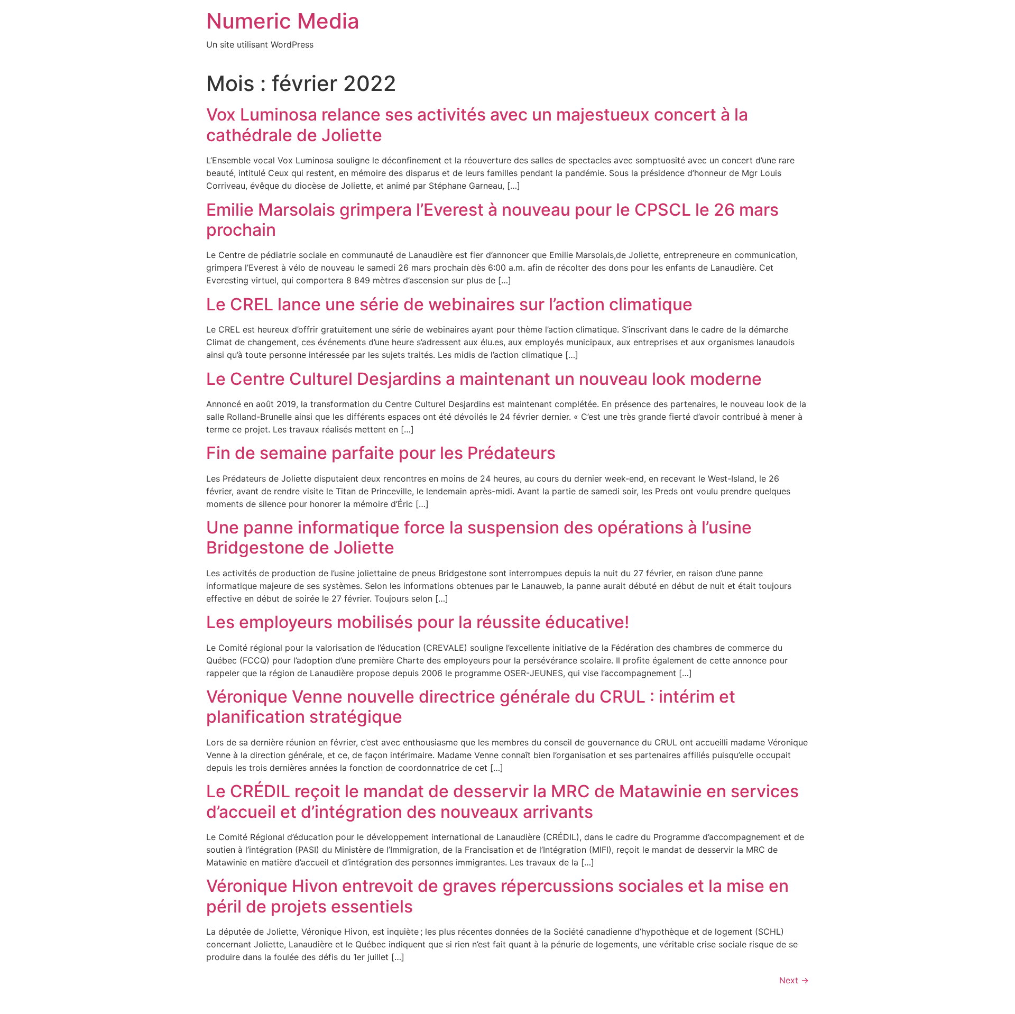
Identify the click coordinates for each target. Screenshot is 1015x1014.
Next (794, 980)
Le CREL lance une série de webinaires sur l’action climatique (449, 304)
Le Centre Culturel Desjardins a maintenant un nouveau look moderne (484, 378)
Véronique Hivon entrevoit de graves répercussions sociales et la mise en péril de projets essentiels (497, 895)
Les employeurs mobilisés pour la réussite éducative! (417, 622)
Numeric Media (282, 21)
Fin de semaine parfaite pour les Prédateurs (381, 453)
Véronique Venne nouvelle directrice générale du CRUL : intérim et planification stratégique (470, 706)
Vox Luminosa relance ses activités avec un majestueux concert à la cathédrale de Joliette (477, 124)
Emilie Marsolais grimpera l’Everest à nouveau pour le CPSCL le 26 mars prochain (492, 219)
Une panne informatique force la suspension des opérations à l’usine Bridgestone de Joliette (479, 537)
